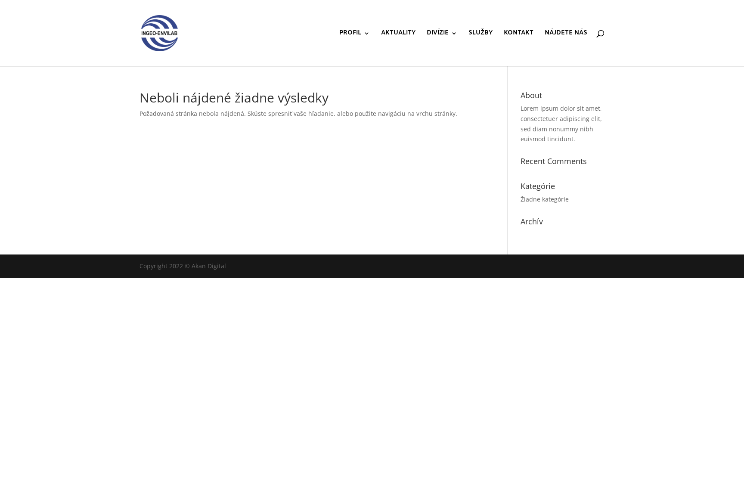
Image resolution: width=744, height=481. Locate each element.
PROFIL (350, 33)
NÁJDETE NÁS (566, 33)
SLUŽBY (480, 33)
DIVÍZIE (438, 33)
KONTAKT (518, 33)
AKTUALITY (398, 33)
